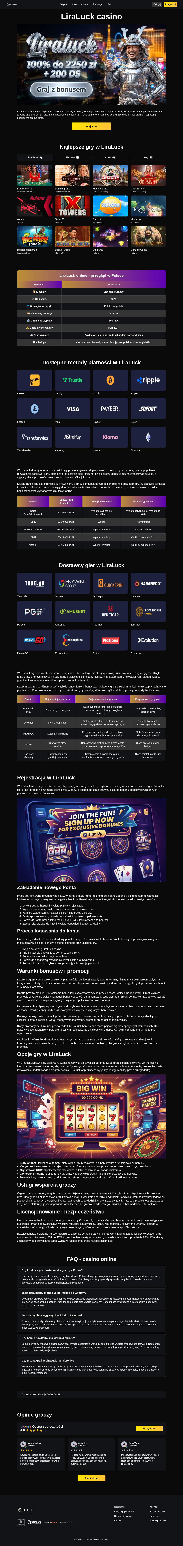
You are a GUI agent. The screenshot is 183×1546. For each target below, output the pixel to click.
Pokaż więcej (91, 1478)
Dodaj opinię (149, 1428)
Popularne (33, 157)
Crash (108, 157)
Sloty (146, 157)
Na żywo (70, 157)
